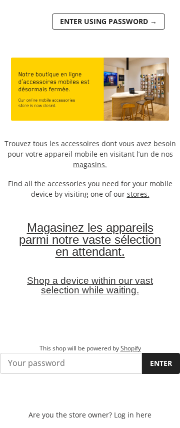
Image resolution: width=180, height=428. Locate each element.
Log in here (133, 414)
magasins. (90, 164)
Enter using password (108, 21)
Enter (161, 363)
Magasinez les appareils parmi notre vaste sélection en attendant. (90, 239)
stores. (138, 194)
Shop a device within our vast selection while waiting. (90, 285)
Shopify (130, 348)
